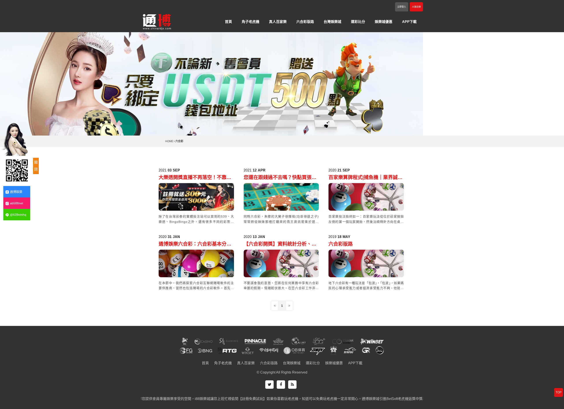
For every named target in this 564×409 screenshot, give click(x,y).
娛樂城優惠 (383, 22)
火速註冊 (416, 7)
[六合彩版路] (366, 263)
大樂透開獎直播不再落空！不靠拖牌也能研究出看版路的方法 (195, 178)
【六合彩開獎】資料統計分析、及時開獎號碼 (280, 244)
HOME (169, 141)
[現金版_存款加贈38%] (157, 21)
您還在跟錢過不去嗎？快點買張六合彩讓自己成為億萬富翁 (280, 178)
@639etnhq (18, 214)
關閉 (36, 165)
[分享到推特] (269, 384)
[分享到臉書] (281, 384)
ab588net (16, 203)
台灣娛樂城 (332, 22)
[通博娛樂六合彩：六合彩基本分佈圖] (196, 263)
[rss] (292, 384)
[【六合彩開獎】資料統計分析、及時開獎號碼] (281, 263)
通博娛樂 (16, 191)
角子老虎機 (250, 22)
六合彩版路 (305, 22)
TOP (559, 392)
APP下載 (409, 22)
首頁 (228, 22)
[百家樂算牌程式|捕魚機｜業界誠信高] (366, 197)
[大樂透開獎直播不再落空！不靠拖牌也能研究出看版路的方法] (196, 197)
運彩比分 (358, 22)
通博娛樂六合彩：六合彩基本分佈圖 (195, 244)
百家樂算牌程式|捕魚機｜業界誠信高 (365, 178)
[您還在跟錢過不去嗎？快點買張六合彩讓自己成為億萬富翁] (281, 197)
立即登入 (401, 7)
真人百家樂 (278, 22)
